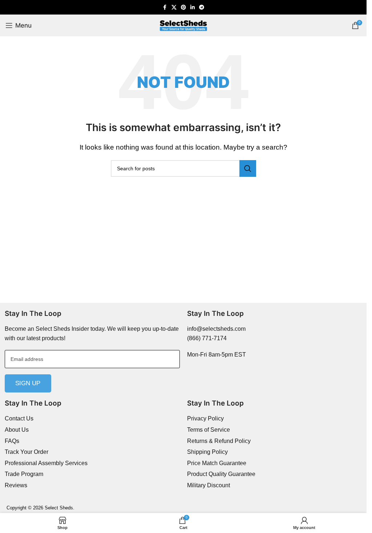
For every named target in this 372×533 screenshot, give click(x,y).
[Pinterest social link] (183, 7)
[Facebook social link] (165, 7)
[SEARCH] (247, 168)
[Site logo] (183, 24)
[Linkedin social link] (192, 7)
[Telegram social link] (201, 7)
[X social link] (174, 7)
